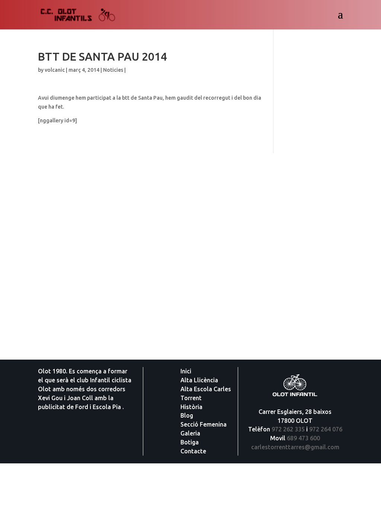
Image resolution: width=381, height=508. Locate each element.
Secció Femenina (203, 424)
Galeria (190, 433)
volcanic (55, 70)
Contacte (193, 451)
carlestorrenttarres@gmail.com (295, 447)
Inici (185, 371)
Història (191, 406)
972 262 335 (288, 429)
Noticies (113, 70)
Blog (186, 415)
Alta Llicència (199, 380)
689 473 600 (303, 438)
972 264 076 (325, 429)
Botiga (189, 442)
